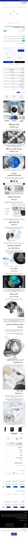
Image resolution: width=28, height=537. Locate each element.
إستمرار (21, 0)
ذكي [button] (21, 460)
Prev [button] (4, 184)
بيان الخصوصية (25, 526)
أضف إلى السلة (8, 62)
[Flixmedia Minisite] (14, 92)
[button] (10, 13)
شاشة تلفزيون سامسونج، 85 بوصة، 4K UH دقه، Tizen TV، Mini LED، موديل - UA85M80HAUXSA (22, 502)
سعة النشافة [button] (20, 447)
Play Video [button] (14, 141)
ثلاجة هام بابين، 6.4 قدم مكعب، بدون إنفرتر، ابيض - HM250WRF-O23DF (15, 502)
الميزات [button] (21, 452)
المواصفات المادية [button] (19, 457)
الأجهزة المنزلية (19, 7)
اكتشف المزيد (5, 36)
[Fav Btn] (24, 472)
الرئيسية (24, 7)
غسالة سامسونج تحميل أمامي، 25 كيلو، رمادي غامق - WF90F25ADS (15, 481)
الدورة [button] (21, 455)
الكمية (24, 34)
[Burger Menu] (2, 2)
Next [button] (24, 184)
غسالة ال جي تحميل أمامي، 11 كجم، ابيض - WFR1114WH (8, 481)
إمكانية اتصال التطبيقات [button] (18, 462)
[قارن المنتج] (19, 487)
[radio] (21, 53)
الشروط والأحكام (14, 59)
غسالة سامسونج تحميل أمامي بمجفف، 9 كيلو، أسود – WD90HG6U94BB (22, 481)
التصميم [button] (20, 450)
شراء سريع (19, 62)
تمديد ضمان (20, 50)
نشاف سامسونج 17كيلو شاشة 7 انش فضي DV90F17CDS (8, 502)
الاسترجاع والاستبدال (25, 527)
